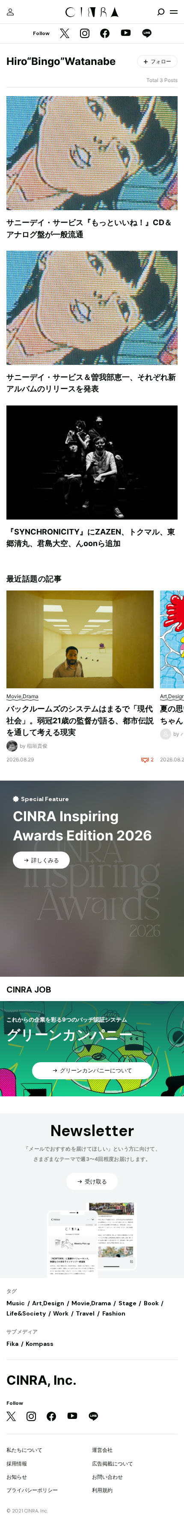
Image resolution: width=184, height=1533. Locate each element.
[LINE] (146, 34)
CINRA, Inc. (41, 1380)
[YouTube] (125, 33)
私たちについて (24, 1450)
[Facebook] (105, 34)
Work (60, 1313)
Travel (85, 1313)
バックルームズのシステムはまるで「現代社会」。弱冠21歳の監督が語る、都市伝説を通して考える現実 (80, 720)
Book (151, 1303)
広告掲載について (112, 1463)
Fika (12, 1344)
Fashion (113, 1313)
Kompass (39, 1344)
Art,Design (48, 1303)
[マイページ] (10, 12)
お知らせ (16, 1477)
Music (15, 1303)
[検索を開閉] (160, 12)
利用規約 (102, 1490)
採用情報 (16, 1463)
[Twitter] (64, 34)
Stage (128, 1303)
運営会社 (102, 1450)
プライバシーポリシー (32, 1490)
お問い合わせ (107, 1477)
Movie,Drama (91, 1303)
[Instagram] (84, 34)
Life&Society (26, 1313)
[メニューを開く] (173, 12)
